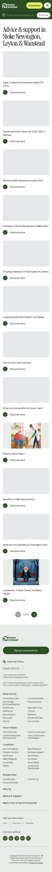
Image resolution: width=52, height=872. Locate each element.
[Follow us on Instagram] (16, 838)
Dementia (8, 711)
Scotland (32, 759)
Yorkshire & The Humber (33, 767)
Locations (8, 744)
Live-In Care (33, 721)
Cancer (31, 711)
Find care (43, 15)
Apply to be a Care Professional (19, 802)
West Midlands (10, 759)
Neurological (9, 714)
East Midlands (34, 749)
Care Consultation (36, 732)
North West (33, 755)
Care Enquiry (9, 779)
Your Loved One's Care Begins (36, 736)
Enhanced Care (35, 718)
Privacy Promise (10, 782)
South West (33, 762)
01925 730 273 (11, 668)
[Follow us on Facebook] (5, 838)
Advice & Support (12, 795)
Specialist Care (35, 707)
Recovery (7, 718)
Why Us (7, 788)
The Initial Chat (10, 732)
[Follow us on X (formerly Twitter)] (28, 838)
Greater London (11, 752)
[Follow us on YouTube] (22, 838)
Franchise (16, 823)
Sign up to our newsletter (26, 650)
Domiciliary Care (11, 698)
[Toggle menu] (47, 5)
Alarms (6, 721)
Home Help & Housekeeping (11, 703)
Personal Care (34, 702)
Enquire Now (34, 5)
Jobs (5, 823)
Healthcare (8, 707)
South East (8, 762)
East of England (10, 749)
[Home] (9, 5)
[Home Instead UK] (10, 638)
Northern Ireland (35, 752)
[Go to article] (5, 92)
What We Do (9, 693)
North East (8, 755)
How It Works (10, 727)
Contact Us (33, 779)
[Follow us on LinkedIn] (11, 838)
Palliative (32, 714)
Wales (6, 766)
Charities (30, 823)
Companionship (35, 698)
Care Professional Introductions (11, 736)
